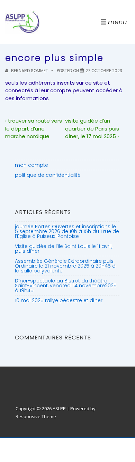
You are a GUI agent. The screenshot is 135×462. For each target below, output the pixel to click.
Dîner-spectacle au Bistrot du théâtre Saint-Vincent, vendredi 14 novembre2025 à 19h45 (66, 285)
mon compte (31, 165)
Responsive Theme (36, 416)
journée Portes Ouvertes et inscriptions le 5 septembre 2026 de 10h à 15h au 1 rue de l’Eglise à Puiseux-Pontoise (67, 231)
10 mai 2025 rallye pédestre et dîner (58, 300)
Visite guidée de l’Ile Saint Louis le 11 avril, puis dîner (63, 248)
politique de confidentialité (48, 175)
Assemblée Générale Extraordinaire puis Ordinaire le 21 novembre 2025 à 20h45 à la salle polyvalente (65, 266)
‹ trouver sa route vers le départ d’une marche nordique (33, 128)
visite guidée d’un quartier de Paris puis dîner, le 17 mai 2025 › (92, 128)
